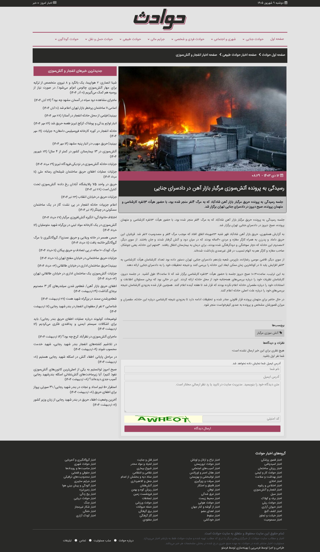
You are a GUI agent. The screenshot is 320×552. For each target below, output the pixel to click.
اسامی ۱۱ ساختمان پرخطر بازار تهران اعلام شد (88, 108)
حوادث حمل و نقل (100, 39)
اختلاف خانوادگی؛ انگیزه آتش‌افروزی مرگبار (89, 217)
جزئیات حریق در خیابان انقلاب (97, 197)
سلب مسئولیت (102, 540)
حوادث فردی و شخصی (189, 39)
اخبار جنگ (90, 502)
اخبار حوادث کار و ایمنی (268, 472)
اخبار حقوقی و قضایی (83, 472)
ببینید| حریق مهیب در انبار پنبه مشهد (92, 143)
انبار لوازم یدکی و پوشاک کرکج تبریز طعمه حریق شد (83, 123)
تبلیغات (67, 540)
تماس (82, 540)
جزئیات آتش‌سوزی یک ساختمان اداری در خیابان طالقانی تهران (75, 273)
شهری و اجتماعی (225, 39)
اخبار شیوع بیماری (147, 468)
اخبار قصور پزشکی (271, 460)
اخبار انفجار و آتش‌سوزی (268, 489)
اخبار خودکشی (212, 519)
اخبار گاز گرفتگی (149, 515)
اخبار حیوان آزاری (272, 507)
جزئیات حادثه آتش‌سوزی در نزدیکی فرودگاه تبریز (85, 164)
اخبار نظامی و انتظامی (145, 472)
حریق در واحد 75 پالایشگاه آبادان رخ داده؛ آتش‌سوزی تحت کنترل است (75, 187)
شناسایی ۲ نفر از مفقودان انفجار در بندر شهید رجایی (83, 306)
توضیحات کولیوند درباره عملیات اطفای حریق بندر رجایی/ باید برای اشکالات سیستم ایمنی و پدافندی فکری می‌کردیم (75, 321)
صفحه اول (277, 39)
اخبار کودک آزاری (86, 515)
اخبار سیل (276, 494)
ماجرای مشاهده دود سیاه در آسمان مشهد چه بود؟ (84, 100)
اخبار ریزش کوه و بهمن (144, 489)
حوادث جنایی (254, 39)
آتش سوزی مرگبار (268, 333)
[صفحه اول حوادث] (160, 19)
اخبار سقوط (213, 515)
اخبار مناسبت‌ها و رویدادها (81, 468)
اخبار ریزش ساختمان (270, 468)
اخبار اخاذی (275, 481)
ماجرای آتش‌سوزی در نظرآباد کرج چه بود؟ (89, 336)
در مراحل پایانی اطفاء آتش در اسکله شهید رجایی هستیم (77, 357)
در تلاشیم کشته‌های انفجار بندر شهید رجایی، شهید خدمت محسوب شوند (75, 347)
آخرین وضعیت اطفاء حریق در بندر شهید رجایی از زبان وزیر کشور (75, 400)
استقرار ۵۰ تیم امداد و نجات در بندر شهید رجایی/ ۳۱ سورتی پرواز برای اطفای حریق (75, 389)
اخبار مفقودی (150, 519)
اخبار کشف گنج (273, 511)
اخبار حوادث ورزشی (146, 502)
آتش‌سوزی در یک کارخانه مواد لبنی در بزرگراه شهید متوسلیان (77, 225)
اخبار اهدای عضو (210, 511)
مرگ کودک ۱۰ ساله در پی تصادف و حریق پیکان (86, 250)
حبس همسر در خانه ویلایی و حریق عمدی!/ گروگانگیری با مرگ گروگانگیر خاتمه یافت (75, 240)
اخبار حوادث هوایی (209, 502)
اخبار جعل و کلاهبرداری (144, 481)
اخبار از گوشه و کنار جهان (205, 507)
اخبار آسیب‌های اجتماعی (206, 468)
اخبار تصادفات (150, 498)
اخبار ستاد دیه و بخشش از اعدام (139, 477)
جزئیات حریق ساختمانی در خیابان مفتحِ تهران (87, 258)
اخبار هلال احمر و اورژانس (205, 472)
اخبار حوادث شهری (85, 464)
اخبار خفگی (89, 511)
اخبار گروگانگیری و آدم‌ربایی (80, 460)
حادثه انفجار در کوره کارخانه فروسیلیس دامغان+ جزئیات (79, 131)
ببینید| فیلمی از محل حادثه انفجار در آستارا (89, 115)
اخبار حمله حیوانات (147, 507)
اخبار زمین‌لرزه (87, 489)
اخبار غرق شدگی (210, 494)
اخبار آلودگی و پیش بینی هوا (79, 485)
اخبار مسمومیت (273, 519)
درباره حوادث (126, 540)
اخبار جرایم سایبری (85, 481)
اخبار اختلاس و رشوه (270, 485)
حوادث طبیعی (132, 39)
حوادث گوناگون (68, 39)
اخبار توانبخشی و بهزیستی (205, 477)
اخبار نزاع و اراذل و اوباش (205, 460)
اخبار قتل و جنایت (147, 460)
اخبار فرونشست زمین (145, 494)
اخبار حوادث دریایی (85, 498)
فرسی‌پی (255, 547)
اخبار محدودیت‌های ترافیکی (80, 477)
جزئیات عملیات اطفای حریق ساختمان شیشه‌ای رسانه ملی (76, 171)
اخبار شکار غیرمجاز (85, 507)
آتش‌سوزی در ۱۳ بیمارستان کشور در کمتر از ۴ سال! (82, 151)
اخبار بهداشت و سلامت (268, 477)
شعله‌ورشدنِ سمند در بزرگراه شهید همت (91, 299)
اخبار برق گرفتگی (148, 511)
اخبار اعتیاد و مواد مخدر (144, 464)
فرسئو (224, 547)
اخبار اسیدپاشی (273, 464)
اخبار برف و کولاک (271, 498)
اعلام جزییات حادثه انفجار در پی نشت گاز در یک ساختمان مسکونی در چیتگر (75, 207)
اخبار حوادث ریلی (272, 502)
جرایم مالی (158, 39)
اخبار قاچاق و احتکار (208, 485)
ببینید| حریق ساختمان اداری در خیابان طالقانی (87, 265)
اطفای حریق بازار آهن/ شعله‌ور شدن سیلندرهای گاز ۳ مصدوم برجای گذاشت (75, 289)
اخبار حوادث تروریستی (207, 464)
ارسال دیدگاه (202, 428)
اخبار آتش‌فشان (149, 485)
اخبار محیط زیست (209, 498)
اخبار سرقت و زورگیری (207, 481)
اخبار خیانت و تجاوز (270, 515)
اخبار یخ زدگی (88, 494)
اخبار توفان (213, 489)
